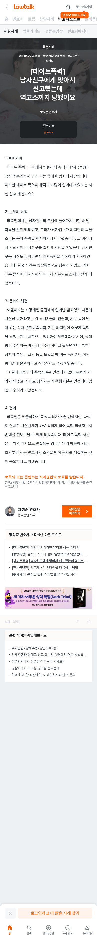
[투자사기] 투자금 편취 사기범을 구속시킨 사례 (44, 574)
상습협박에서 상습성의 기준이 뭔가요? (38, 661)
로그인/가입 (84, 7)
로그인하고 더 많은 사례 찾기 (55, 913)
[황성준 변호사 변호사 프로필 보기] (10, 511)
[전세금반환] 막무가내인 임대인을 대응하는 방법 (45, 568)
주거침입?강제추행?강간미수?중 (34, 648)
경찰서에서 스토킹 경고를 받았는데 (35, 668)
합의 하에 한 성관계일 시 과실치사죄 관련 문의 (43, 675)
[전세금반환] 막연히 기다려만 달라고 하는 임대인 (45, 547)
